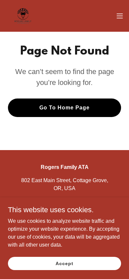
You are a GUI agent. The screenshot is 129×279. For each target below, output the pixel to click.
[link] (23, 16)
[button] (119, 15)
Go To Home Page (64, 107)
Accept (64, 263)
